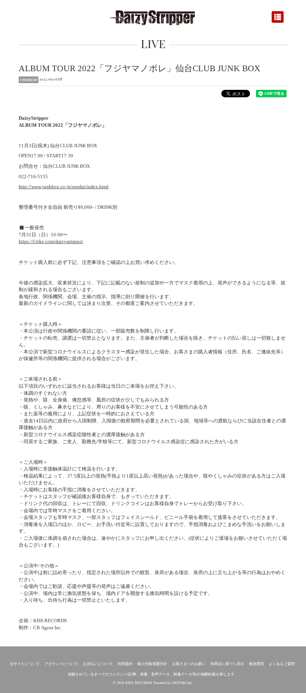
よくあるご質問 (282, 664)
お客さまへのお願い (189, 664)
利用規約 (125, 664)
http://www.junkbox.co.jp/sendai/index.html (64, 186)
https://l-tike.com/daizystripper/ (51, 241)
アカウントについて (61, 664)
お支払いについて (98, 664)
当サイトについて (25, 664)
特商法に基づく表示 (227, 664)
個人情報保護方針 (152, 664)
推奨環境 (256, 664)
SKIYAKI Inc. (182, 683)
